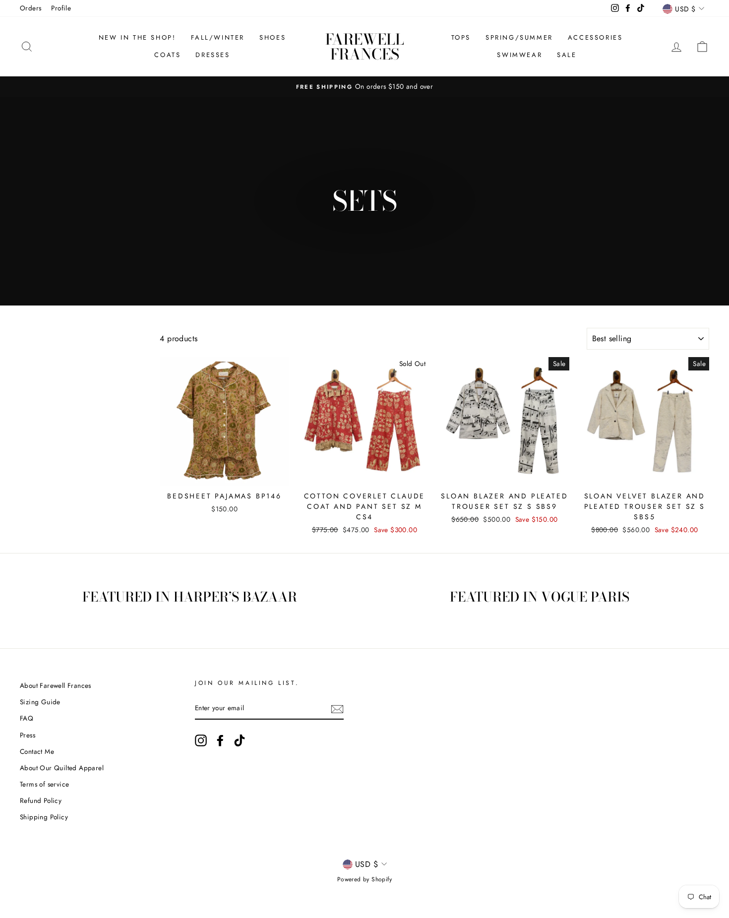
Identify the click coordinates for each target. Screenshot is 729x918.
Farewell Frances (364, 46)
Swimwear (519, 55)
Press (27, 735)
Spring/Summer (519, 37)
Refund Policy (40, 800)
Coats (167, 55)
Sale (566, 55)
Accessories (595, 37)
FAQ (26, 718)
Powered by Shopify (364, 879)
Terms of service (44, 784)
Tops (461, 37)
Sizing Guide (40, 702)
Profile (61, 8)
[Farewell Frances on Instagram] (201, 740)
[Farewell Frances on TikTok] (239, 740)
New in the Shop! (137, 37)
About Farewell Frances (55, 685)
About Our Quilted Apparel (62, 768)
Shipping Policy (44, 817)
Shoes (272, 37)
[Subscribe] (337, 708)
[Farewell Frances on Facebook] (220, 740)
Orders (30, 8)
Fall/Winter (218, 37)
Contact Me (37, 751)
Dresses (212, 55)
